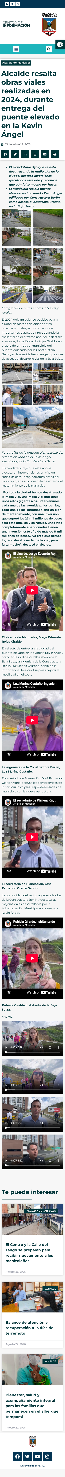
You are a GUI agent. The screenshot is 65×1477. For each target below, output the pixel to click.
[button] (16, 49)
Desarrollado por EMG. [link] (32, 1465)
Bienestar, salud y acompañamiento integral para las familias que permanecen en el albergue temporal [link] (32, 1406)
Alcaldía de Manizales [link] (16, 62)
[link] (60, 44)
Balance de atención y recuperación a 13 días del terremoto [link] (30, 1327)
